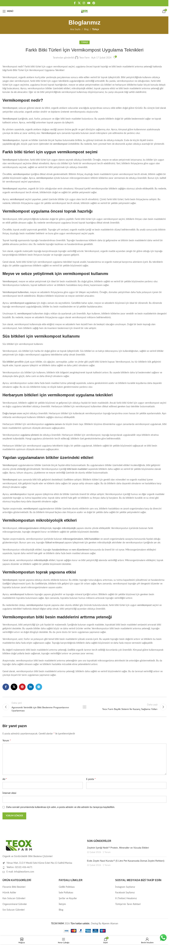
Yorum (6, 740)
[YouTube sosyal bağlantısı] (88, 3)
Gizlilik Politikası (67, 887)
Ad (4, 779)
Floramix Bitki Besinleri (13, 887)
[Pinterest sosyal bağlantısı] (93, 3)
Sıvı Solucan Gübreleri (13, 910)
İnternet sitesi (9, 793)
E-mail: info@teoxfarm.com (20, 872)
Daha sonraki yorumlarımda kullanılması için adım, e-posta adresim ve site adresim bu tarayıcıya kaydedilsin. (60, 807)
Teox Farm (84, 58)
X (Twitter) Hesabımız (126, 898)
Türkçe (95, 29)
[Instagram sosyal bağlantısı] (84, 3)
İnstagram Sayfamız (125, 887)
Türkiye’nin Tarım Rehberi (128, 904)
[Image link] (18, 845)
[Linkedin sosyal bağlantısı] (30, 687)
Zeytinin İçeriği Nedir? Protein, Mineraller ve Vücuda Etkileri (118, 847)
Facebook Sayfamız (125, 893)
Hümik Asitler (9, 893)
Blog (86, 29)
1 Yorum (107, 852)
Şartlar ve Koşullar (68, 898)
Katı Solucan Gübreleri (13, 898)
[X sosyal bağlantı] (79, 3)
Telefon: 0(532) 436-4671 (19, 867)
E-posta (91, 779)
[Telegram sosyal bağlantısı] (38, 687)
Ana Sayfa (75, 29)
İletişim (62, 904)
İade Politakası (66, 893)
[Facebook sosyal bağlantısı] (75, 3)
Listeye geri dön (84, 707)
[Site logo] (84, 11)
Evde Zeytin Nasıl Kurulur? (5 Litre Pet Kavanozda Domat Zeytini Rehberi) (125, 860)
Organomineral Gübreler (14, 904)
